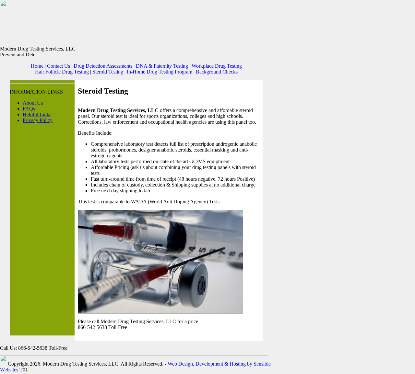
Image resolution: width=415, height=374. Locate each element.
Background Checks (217, 71)
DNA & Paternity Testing (162, 66)
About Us (33, 103)
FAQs (29, 108)
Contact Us (58, 66)
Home (37, 66)
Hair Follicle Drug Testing (62, 71)
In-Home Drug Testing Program (159, 71)
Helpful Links (37, 114)
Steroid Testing (107, 71)
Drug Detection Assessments (103, 66)
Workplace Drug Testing (217, 66)
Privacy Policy (38, 120)
